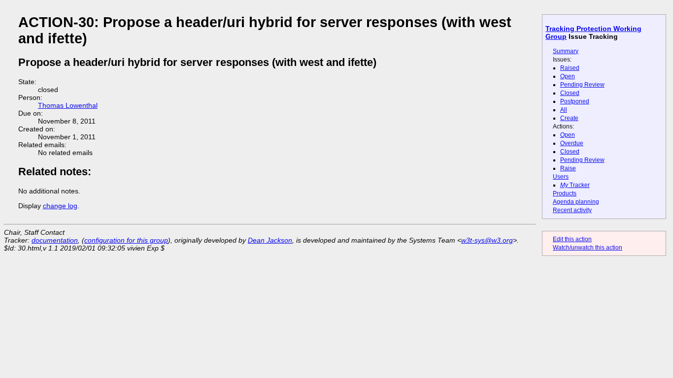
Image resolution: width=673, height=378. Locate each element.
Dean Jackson (270, 240)
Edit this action (572, 239)
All (563, 109)
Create (569, 118)
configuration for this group (126, 240)
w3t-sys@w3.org (487, 240)
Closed (569, 93)
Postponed (574, 101)
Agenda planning (576, 201)
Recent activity (572, 210)
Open (567, 76)
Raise (568, 168)
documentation (55, 240)
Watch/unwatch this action (587, 247)
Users (561, 176)
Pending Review (582, 84)
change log (60, 206)
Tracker (575, 185)
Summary (565, 51)
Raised (569, 67)
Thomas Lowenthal (68, 105)
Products (564, 193)
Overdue (571, 143)
